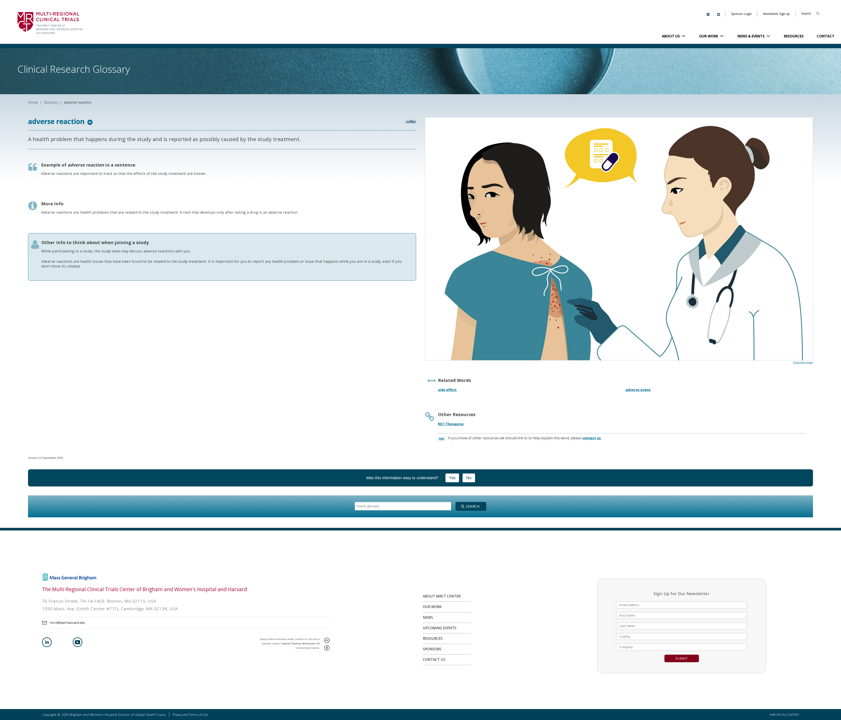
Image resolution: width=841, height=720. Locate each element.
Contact (825, 36)
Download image (803, 362)
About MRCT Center (442, 596)
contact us (591, 438)
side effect (447, 389)
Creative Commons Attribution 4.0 (300, 643)
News (428, 617)
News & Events (751, 36)
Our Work (708, 36)
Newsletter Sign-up (776, 14)
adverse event (638, 389)
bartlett (793, 714)
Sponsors (432, 649)
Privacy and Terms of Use (190, 715)
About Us (671, 36)
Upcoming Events (439, 628)
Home (33, 102)
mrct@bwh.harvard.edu (67, 623)
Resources (794, 36)
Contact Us (434, 659)
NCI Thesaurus (451, 424)
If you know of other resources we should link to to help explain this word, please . (524, 438)
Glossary (51, 102)
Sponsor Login (741, 14)
